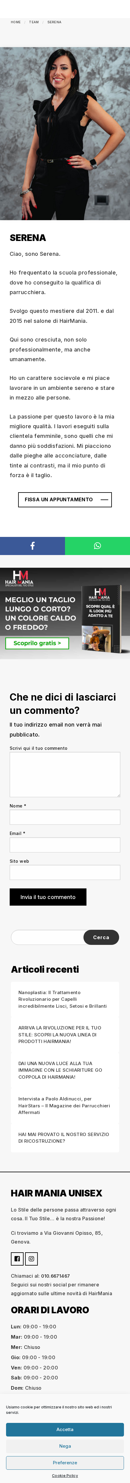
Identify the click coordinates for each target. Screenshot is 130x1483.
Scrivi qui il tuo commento (39, 748)
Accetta (65, 1429)
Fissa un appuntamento (59, 499)
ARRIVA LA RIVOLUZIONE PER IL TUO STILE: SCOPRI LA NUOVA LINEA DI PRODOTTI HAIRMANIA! (59, 1034)
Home (16, 22)
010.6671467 (55, 1276)
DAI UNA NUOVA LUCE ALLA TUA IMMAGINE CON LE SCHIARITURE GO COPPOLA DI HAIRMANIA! (60, 1070)
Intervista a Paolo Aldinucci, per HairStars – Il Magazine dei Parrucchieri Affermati (64, 1105)
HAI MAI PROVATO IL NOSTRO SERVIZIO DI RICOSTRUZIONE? (63, 1138)
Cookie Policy (65, 1475)
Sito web (19, 861)
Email (17, 833)
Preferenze (65, 1462)
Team (34, 22)
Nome (18, 805)
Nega (65, 1446)
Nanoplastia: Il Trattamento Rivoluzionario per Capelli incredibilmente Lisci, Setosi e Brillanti (62, 999)
